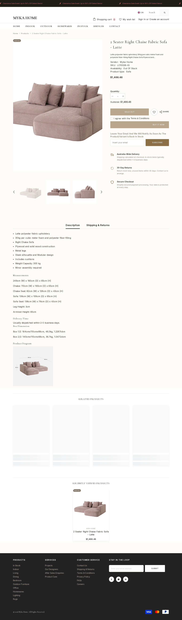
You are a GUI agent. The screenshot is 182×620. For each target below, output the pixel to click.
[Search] (158, 12)
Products (25, 33)
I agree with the (122, 118)
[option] (57, 105)
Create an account (159, 19)
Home (15, 33)
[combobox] (153, 12)
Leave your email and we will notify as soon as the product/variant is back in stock (138, 135)
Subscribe (157, 142)
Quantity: (115, 91)
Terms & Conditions (140, 118)
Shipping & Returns (98, 225)
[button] (14, 192)
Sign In (142, 19)
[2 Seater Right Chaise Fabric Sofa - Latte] (91, 507)
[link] (154, 112)
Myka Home (126, 62)
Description (73, 225)
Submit (155, 568)
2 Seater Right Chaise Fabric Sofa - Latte (91, 533)
